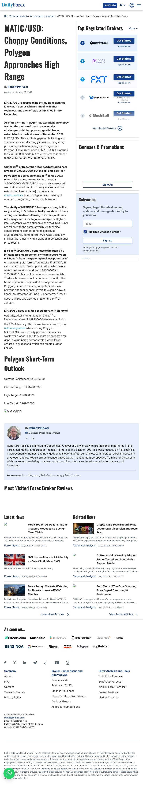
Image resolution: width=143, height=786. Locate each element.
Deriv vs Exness (61, 701)
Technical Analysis (18, 16)
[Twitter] (33, 438)
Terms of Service (14, 692)
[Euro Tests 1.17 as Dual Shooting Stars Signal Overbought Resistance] (83, 586)
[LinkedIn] (27, 438)
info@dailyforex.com (14, 717)
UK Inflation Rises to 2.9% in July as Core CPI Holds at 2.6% (48, 559)
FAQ (6, 681)
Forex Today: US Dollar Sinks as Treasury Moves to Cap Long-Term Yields (47, 528)
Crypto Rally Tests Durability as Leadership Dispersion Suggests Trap (117, 528)
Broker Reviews (108, 692)
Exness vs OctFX (61, 685)
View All (107, 184)
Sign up (107, 240)
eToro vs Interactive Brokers (68, 696)
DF (5, 16)
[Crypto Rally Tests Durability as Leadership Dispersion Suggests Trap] (83, 533)
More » (133, 28)
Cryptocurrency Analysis (42, 16)
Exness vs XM (60, 680)
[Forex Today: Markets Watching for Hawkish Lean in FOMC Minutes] (14, 595)
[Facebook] (5, 662)
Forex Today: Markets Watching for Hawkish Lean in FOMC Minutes (48, 590)
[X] (14, 662)
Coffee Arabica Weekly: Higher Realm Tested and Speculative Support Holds (116, 559)
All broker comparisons (65, 706)
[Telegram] (35, 662)
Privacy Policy (12, 697)
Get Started (124, 40)
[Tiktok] (46, 663)
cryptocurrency (13, 195)
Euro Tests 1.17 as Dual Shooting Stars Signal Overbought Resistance (117, 590)
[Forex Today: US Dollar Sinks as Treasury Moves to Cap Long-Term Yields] (14, 524)
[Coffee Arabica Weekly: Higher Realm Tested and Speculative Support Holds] (83, 555)
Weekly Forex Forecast (112, 686)
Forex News (11, 545)
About (8, 676)
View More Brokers (104, 128)
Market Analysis (108, 697)
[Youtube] (57, 662)
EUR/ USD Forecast (110, 681)
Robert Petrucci (39, 428)
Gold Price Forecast (111, 676)
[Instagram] (67, 663)
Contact (9, 686)
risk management (14, 328)
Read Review (124, 46)
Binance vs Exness (62, 690)
